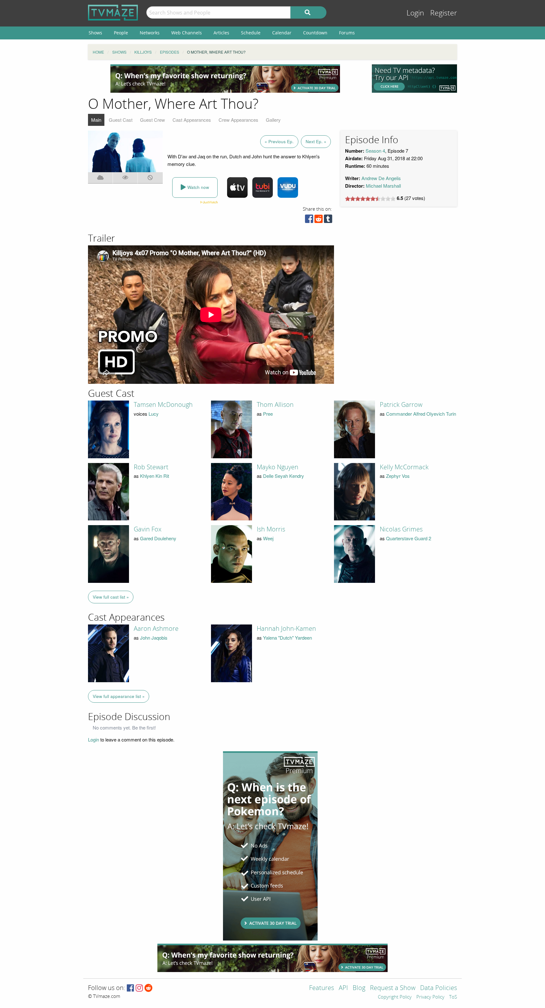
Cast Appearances (192, 119)
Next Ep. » (316, 141)
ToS (453, 997)
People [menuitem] (121, 33)
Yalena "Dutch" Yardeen (287, 637)
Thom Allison (275, 404)
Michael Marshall (383, 185)
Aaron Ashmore (156, 628)
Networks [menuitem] (150, 33)
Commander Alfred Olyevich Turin (421, 413)
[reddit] (318, 220)
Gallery (273, 119)
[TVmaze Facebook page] (130, 988)
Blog (359, 988)
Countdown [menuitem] (315, 33)
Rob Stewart (151, 467)
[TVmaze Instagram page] (139, 988)
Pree (268, 413)
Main (96, 119)
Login (415, 13)
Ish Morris (271, 529)
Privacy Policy (430, 997)
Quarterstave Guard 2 (408, 538)
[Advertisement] (225, 78)
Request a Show (392, 988)
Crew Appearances (238, 119)
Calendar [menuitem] (281, 33)
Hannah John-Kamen (286, 628)
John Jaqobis (153, 637)
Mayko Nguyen (277, 467)
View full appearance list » (119, 696)
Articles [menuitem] (221, 33)
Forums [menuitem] (347, 33)
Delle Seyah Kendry (283, 475)
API (343, 988)
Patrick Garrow (401, 404)
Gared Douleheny (158, 538)
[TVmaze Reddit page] (148, 988)
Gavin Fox (147, 529)
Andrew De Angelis (381, 178)
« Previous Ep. (279, 141)
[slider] (370, 198)
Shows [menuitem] (95, 33)
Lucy (154, 413)
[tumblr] (328, 220)
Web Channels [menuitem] (186, 33)
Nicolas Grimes (401, 529)
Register (443, 13)
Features (321, 988)
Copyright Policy (395, 997)
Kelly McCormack (404, 467)
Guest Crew (152, 119)
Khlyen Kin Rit (154, 475)
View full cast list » (111, 597)
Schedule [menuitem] (251, 33)
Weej (268, 538)
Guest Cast (120, 119)
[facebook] (309, 220)
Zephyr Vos (398, 475)
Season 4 (375, 150)
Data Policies (438, 988)
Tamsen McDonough (163, 404)
